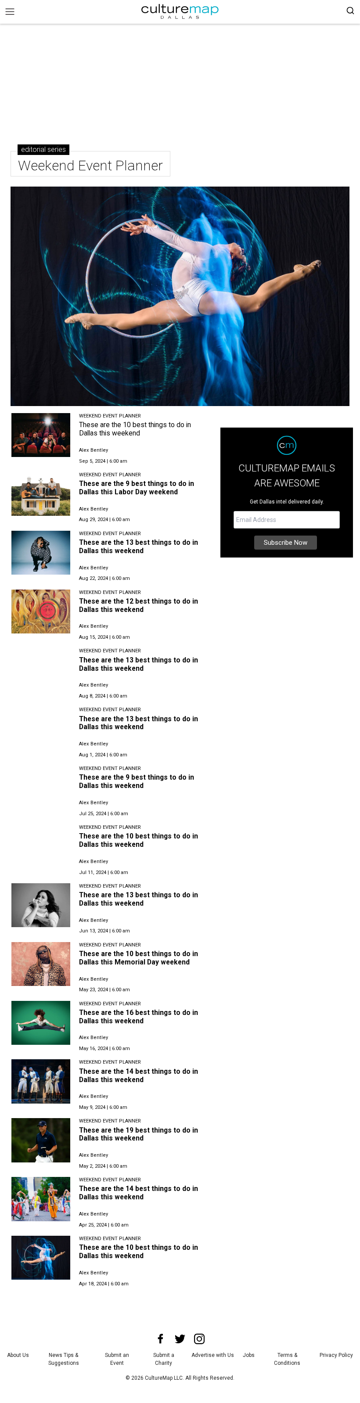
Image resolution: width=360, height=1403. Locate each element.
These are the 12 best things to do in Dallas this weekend (138, 605)
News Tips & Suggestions (63, 1359)
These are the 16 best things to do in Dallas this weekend (138, 1016)
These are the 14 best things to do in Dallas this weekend (138, 1075)
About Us (18, 1355)
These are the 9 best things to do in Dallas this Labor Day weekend (136, 487)
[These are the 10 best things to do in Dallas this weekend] (40, 435)
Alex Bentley (93, 450)
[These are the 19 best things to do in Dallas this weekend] (40, 1140)
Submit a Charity (163, 1359)
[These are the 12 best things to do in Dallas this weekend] (40, 611)
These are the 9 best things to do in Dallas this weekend (136, 781)
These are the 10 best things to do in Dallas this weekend (135, 429)
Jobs (249, 1355)
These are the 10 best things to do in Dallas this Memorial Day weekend (138, 958)
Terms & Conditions (287, 1359)
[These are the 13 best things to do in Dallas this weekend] (40, 553)
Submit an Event (117, 1359)
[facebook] (160, 1339)
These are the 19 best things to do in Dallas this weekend (138, 1134)
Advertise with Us (212, 1355)
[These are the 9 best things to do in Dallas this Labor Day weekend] (40, 494)
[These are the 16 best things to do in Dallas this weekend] (40, 1023)
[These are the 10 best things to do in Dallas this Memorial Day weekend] (40, 964)
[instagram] (199, 1339)
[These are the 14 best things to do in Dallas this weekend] (40, 1081)
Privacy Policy (336, 1355)
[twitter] (180, 1339)
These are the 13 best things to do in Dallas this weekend (138, 546)
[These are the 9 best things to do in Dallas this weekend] (40, 787)
